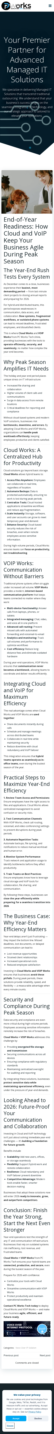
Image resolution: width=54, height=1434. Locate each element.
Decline (38, 1418)
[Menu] (50, 5)
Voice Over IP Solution (26, 1347)
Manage (10, 1426)
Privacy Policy (34, 1411)
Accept (16, 1418)
